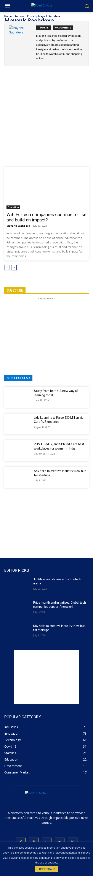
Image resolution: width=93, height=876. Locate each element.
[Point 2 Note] (46, 6)
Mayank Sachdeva (18, 225)
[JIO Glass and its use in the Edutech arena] (17, 586)
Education (13, 207)
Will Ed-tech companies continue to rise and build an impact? (46, 217)
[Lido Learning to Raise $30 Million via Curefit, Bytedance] (18, 424)
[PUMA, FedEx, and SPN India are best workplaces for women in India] (18, 450)
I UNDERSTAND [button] (46, 869)
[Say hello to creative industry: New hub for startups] (18, 477)
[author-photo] (22, 43)
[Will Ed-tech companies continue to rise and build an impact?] (46, 189)
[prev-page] (7, 267)
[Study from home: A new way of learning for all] (18, 397)
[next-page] (14, 267)
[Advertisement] (46, 119)
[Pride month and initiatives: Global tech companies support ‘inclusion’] (17, 609)
